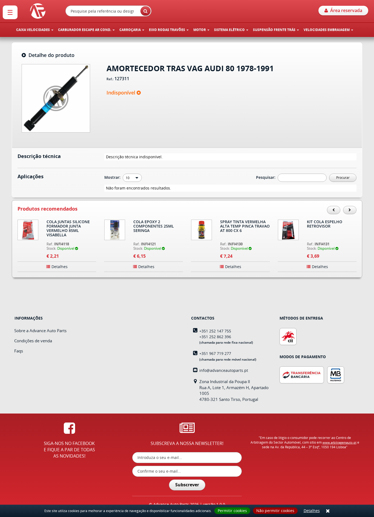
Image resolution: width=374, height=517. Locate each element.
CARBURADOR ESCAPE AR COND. (85, 29)
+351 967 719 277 (215, 353)
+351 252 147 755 (215, 331)
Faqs (18, 351)
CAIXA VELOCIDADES (33, 29)
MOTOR (200, 29)
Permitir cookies (232, 510)
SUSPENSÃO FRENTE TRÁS (274, 29)
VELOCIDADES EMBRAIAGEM (327, 29)
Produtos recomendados (47, 209)
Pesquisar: (266, 177)
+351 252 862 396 (215, 336)
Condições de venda (33, 340)
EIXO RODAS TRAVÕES (167, 29)
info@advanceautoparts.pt (223, 370)
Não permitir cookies (275, 510)
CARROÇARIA (130, 29)
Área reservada (345, 10)
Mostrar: (113, 177)
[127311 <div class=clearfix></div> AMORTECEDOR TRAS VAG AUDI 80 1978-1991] (56, 97)
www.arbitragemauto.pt (339, 442)
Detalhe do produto (50, 55)
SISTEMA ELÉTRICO (230, 29)
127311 (121, 78)
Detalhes (312, 510)
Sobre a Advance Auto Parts (40, 330)
